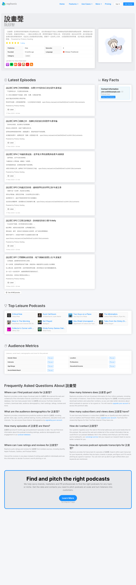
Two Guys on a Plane (82, 314)
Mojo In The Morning (21, 321)
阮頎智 (9, 24)
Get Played (47, 321)
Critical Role (17, 314)
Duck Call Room (49, 314)
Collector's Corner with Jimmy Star (23, 328)
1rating (22, 43)
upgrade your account (120, 403)
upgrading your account (53, 420)
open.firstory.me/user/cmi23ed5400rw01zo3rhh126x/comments (63, 102)
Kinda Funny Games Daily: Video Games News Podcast (54, 328)
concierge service (92, 437)
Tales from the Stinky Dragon (115, 321)
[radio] (7, 42)
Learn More (68, 498)
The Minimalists (110, 314)
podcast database (24, 435)
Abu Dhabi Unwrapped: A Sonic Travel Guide (84, 321)
